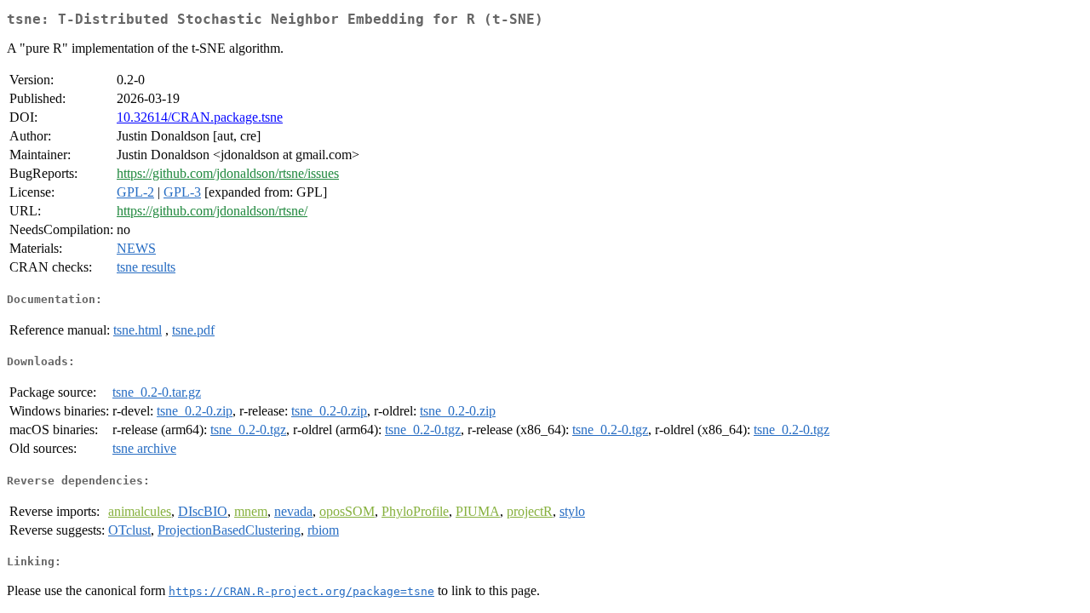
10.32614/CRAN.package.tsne (200, 117)
